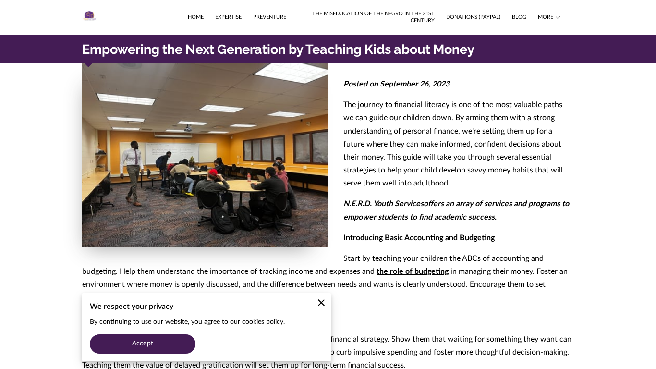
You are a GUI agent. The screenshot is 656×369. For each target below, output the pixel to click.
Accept (142, 343)
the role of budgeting (413, 271)
